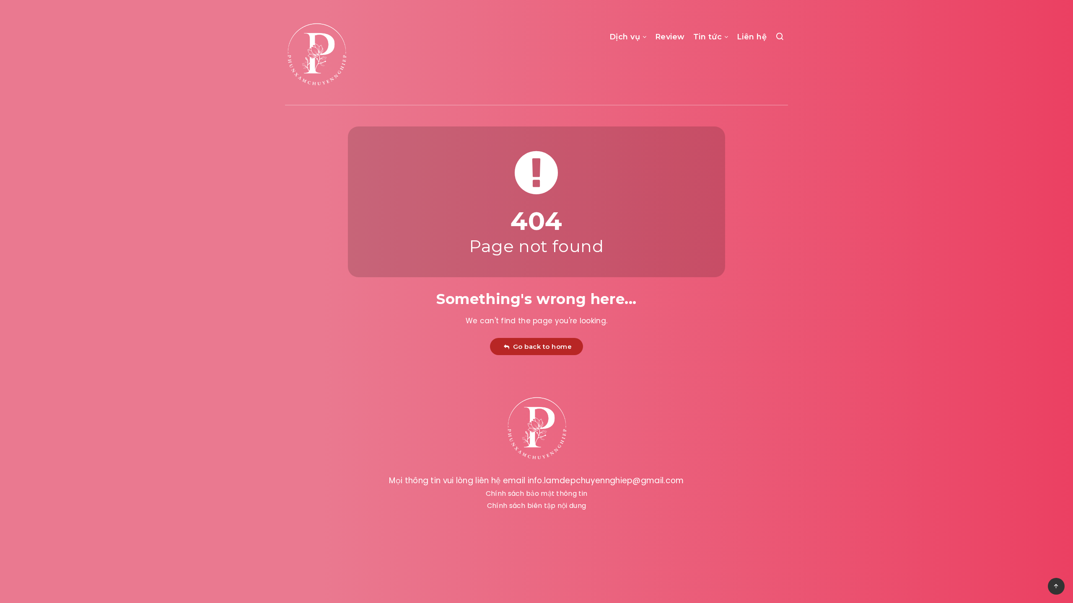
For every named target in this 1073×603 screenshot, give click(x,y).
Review (670, 36)
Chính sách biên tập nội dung (536, 505)
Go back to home (540, 346)
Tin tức (707, 36)
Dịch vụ (624, 36)
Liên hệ (752, 36)
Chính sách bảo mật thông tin (536, 493)
